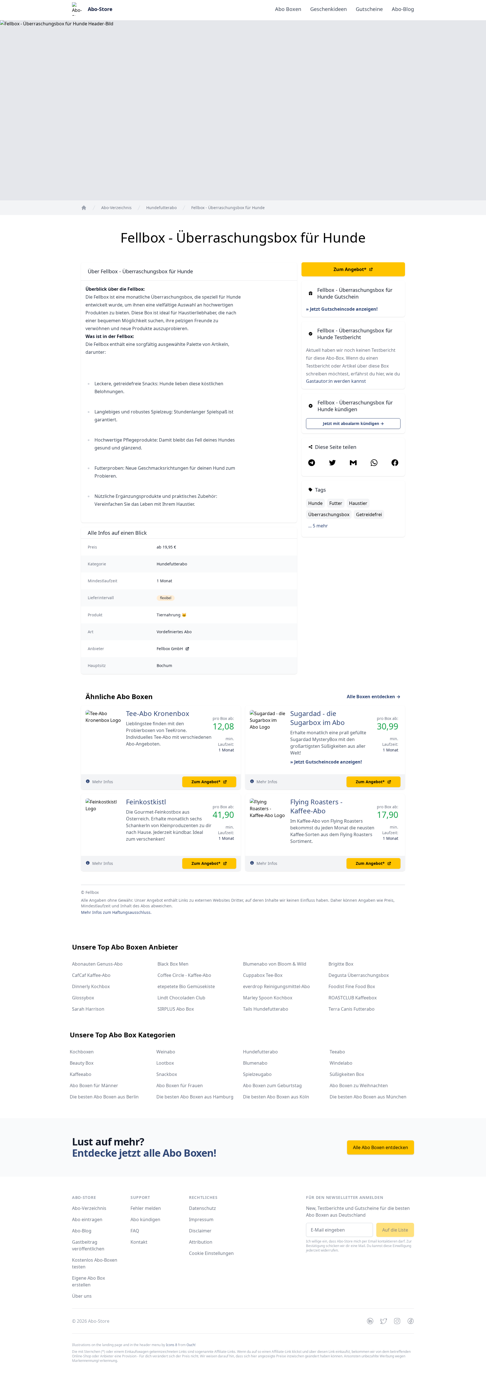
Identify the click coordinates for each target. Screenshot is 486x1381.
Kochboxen (82, 1052)
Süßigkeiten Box (347, 1074)
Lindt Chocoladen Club (181, 998)
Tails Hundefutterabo (265, 1009)
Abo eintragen (87, 1219)
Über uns (82, 1296)
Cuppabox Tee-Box (262, 975)
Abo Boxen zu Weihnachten (359, 1085)
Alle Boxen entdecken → (373, 696)
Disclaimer (200, 1231)
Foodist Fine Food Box (351, 986)
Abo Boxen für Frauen (179, 1085)
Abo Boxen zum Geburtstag (272, 1085)
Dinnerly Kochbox (91, 986)
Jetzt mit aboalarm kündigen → (353, 423)
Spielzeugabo (257, 1074)
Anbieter (96, 648)
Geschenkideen (328, 9)
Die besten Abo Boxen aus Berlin (104, 1097)
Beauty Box (81, 1063)
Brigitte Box (340, 964)
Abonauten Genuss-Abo (97, 964)
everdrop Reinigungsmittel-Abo (276, 986)
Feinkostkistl (146, 801)
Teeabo (337, 1052)
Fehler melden (145, 1208)
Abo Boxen (288, 9)
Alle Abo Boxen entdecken (380, 1147)
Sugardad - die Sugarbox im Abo (317, 718)
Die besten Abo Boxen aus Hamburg (194, 1097)
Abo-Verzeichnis (89, 1208)
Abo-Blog (403, 9)
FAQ (134, 1231)
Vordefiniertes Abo (174, 631)
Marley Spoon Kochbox (267, 998)
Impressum (201, 1219)
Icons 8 (171, 1344)
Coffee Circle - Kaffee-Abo (184, 975)
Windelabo (341, 1063)
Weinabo (165, 1052)
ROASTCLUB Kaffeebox (352, 998)
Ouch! (190, 1344)
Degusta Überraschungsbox (358, 975)
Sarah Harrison (88, 1009)
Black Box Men (173, 964)
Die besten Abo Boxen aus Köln (276, 1097)
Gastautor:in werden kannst (336, 381)
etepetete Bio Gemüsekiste (186, 986)
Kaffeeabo (80, 1074)
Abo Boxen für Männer (94, 1085)
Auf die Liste (395, 1230)
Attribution (200, 1242)
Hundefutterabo (172, 564)
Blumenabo (255, 1063)
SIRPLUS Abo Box (176, 1009)
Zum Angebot (350, 269)
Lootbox (165, 1063)
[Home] (84, 208)
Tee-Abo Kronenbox (157, 713)
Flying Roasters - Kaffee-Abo (316, 806)
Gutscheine (369, 9)
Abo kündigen (145, 1219)
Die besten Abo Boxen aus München (368, 1097)
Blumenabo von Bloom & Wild (274, 964)
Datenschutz (202, 1208)
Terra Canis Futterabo (351, 1009)
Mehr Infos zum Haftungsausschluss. (116, 912)
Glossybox (83, 998)
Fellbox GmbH (170, 648)
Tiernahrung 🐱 (171, 614)
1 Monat (164, 580)
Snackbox (166, 1074)
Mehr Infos (102, 781)
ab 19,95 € (166, 547)
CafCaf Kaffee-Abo (91, 975)
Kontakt (138, 1242)
